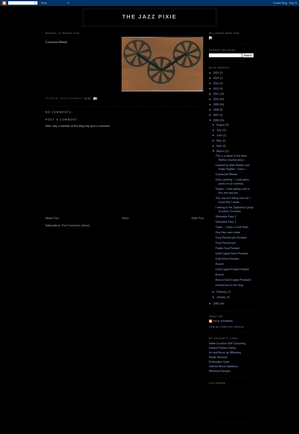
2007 (216, 115)
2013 (216, 83)
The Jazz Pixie (149, 17)
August (221, 124)
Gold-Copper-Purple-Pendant (232, 269)
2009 (216, 104)
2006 (216, 120)
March (220, 151)
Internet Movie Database (223, 366)
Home (125, 218)
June (219, 135)
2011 (216, 93)
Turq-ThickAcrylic (225, 242)
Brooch (219, 264)
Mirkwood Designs (219, 370)
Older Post (197, 218)
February (222, 291)
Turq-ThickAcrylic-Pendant (231, 237)
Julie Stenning (223, 321)
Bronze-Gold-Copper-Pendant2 (233, 279)
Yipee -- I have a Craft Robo (231, 227)
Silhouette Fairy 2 (225, 216)
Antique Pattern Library (222, 347)
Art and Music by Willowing (225, 352)
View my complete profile (226, 327)
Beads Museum (218, 357)
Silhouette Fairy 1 (225, 221)
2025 (216, 72)
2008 (216, 109)
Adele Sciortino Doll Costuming (227, 343)
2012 (216, 88)
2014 (216, 78)
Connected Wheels (226, 174)
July (219, 130)
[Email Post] (95, 98)
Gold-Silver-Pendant (227, 258)
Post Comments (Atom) (76, 225)
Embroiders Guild (219, 361)
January (221, 297)
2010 (216, 99)
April (219, 145)
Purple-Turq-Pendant (227, 248)
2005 (216, 303)
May (219, 140)
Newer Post (52, 218)
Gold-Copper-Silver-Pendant (231, 253)
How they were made (227, 232)
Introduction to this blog (229, 285)
